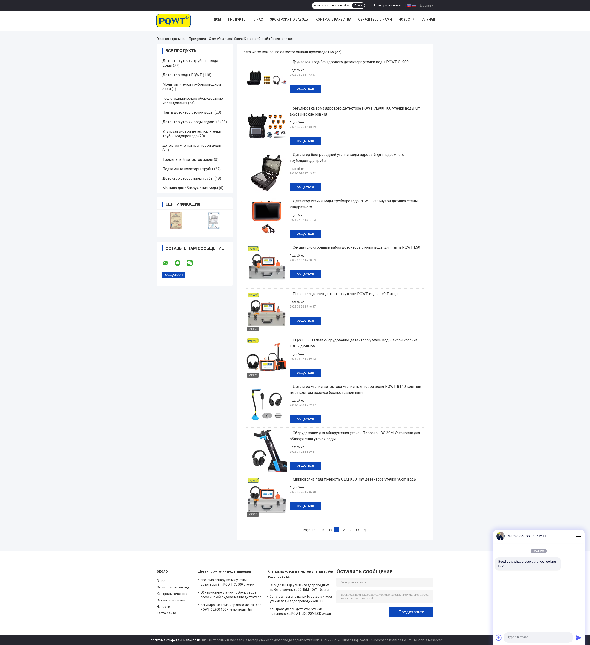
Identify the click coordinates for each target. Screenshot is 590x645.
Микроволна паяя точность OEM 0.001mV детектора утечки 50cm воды (355, 479)
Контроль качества (333, 19)
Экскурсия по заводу (289, 19)
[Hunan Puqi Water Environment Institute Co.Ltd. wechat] (192, 263)
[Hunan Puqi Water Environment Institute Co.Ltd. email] (168, 263)
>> (358, 530)
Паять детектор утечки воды (188, 112)
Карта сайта (166, 613)
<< (330, 530)
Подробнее (297, 70)
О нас (258, 19)
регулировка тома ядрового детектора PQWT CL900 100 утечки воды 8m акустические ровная (231, 608)
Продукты (237, 19)
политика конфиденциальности (175, 640)
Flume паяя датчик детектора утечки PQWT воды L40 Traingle (346, 294)
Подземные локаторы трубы (187, 169)
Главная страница (171, 39)
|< (323, 530)
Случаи (428, 19)
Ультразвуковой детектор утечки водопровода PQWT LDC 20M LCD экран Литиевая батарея (300, 612)
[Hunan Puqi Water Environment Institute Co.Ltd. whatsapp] (180, 263)
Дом (217, 19)
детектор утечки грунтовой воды (191, 145)
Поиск (358, 5)
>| (364, 530)
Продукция (197, 39)
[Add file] (499, 638)
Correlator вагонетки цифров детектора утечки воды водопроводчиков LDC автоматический (301, 599)
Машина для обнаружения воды (190, 188)
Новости (407, 19)
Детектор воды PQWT (182, 75)
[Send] (578, 638)
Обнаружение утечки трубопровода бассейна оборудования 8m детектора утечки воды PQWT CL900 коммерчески (231, 595)
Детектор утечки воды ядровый (190, 122)
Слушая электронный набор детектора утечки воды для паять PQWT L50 (356, 247)
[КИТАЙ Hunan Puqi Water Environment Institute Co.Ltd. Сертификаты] (176, 220)
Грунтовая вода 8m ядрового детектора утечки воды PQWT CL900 (351, 62)
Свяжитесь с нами (375, 19)
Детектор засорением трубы (188, 178)
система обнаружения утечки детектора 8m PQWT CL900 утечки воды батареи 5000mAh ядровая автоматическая (227, 583)
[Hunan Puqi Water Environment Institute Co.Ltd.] (173, 20)
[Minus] (578, 536)
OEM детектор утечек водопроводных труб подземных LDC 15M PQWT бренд (299, 587)
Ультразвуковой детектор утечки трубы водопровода (191, 133)
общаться (305, 88)
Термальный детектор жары (187, 159)
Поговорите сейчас (387, 5)
